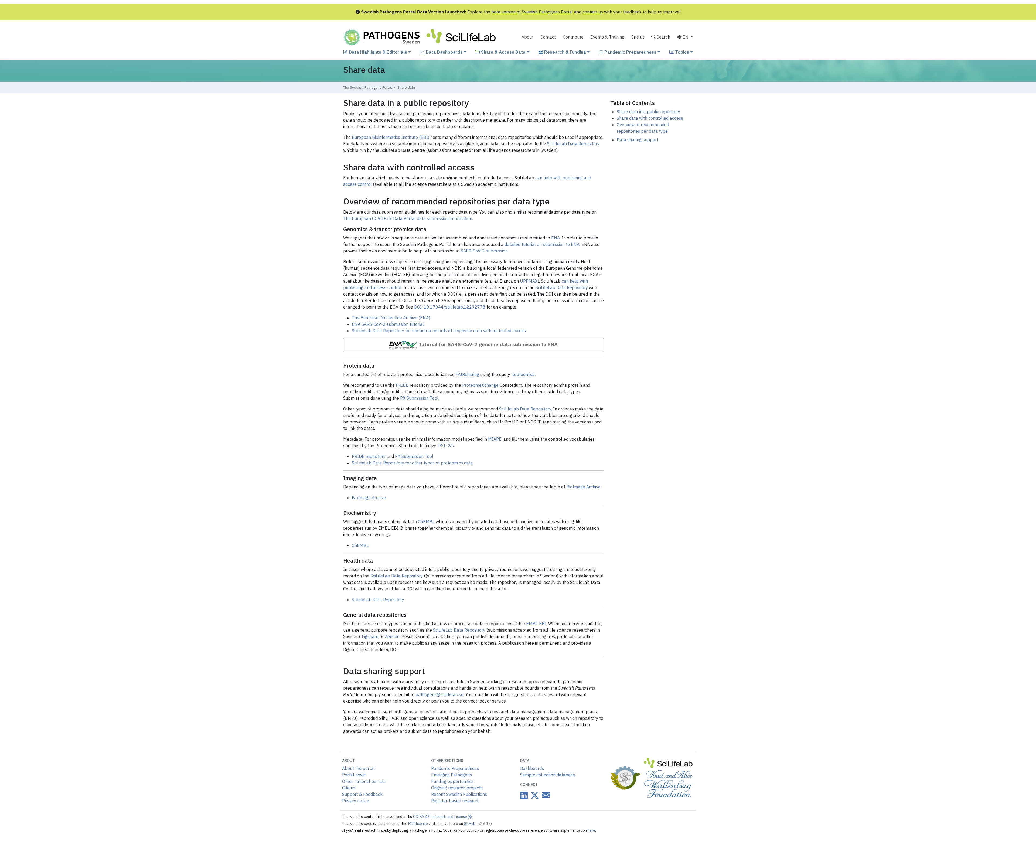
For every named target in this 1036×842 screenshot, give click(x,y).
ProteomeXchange (480, 385)
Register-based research (455, 800)
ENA (555, 238)
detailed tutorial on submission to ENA (542, 244)
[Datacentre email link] (545, 795)
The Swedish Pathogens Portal (367, 87)
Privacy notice (355, 800)
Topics (681, 52)
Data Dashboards (444, 52)
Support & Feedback (362, 794)
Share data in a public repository (648, 111)
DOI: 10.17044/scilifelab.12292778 (449, 307)
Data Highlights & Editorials (377, 52)
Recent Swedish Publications (459, 794)
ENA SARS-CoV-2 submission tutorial (388, 324)
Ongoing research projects (457, 787)
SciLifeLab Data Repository (573, 143)
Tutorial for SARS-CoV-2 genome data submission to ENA (488, 344)
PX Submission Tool (419, 398)
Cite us (638, 37)
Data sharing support (637, 139)
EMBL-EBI (536, 623)
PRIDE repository (369, 456)
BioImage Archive (583, 487)
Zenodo (392, 636)
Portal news (354, 775)
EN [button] (685, 37)
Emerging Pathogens (451, 775)
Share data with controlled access (650, 118)
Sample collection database (547, 775)
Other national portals (364, 781)
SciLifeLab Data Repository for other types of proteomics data (412, 463)
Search (663, 37)
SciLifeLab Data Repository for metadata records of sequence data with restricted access (439, 330)
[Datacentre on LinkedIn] (524, 795)
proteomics (523, 374)
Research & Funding (564, 52)
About (527, 37)
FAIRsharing (467, 374)
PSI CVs (446, 445)
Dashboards (532, 768)
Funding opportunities (452, 781)
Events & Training (607, 37)
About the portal (358, 768)
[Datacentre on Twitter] (534, 795)
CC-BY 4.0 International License (440, 816)
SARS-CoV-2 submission (484, 251)
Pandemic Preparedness (629, 52)
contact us (592, 12)
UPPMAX (529, 281)
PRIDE (402, 385)
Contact (548, 37)
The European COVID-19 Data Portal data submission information (407, 218)
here (591, 830)
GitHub (478, 823)
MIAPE (495, 439)
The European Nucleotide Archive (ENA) (391, 317)
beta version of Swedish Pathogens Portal (532, 12)
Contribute (573, 37)
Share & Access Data (503, 52)
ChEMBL (426, 521)
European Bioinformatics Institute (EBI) (390, 137)
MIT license (418, 823)
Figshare (370, 636)
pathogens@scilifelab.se (439, 694)
